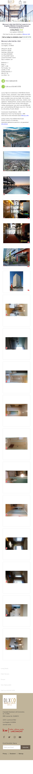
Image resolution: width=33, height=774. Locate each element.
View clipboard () (11, 81)
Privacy (5, 753)
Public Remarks (5, 674)
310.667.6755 (27, 37)
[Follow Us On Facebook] (4, 737)
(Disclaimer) (4, 124)
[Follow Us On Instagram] (14, 737)
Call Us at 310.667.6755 (8, 690)
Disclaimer (13, 753)
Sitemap (21, 753)
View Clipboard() (6, 685)
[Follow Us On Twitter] (9, 737)
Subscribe (25, 747)
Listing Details (4, 668)
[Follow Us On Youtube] (20, 737)
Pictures (3, 679)
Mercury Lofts (26, 34)
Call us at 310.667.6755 (13, 86)
